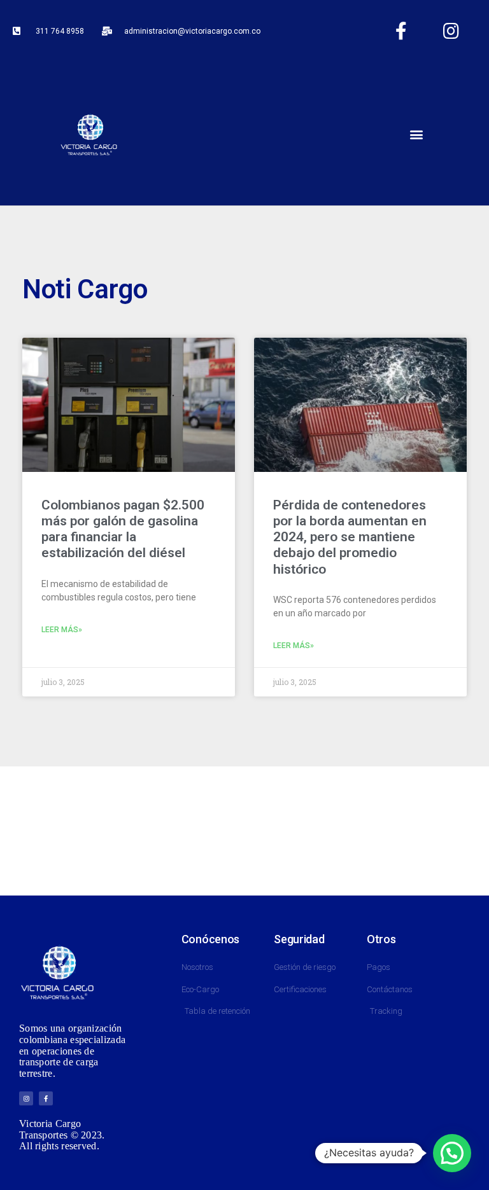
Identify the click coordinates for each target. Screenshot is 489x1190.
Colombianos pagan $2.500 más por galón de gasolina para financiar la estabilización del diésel (122, 529)
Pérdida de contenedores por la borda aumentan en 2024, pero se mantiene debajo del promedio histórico (350, 537)
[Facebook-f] (401, 31)
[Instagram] (451, 31)
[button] (416, 133)
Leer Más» (61, 629)
